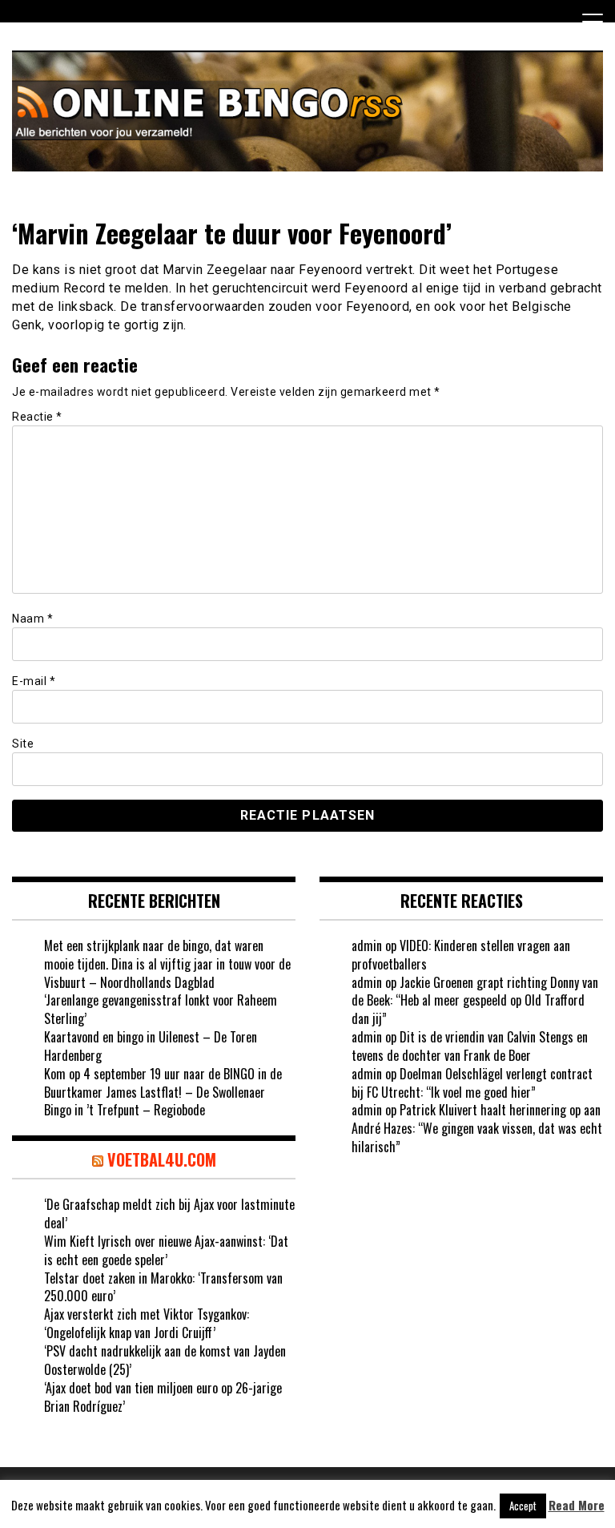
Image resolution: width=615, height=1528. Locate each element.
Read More (577, 1505)
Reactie (37, 416)
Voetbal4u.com (161, 1159)
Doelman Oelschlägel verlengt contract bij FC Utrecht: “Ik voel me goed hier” (472, 1083)
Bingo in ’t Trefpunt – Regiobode (124, 1109)
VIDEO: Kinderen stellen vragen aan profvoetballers (461, 955)
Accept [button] (523, 1506)
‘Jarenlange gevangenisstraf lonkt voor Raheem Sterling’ (160, 1009)
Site (23, 743)
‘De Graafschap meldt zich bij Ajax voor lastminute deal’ (169, 1213)
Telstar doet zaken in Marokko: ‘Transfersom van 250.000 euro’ (163, 1287)
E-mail (33, 681)
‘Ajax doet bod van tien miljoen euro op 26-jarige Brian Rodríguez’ (163, 1397)
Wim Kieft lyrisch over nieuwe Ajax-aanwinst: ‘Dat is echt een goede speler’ (166, 1250)
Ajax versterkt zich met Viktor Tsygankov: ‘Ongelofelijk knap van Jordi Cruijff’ (146, 1323)
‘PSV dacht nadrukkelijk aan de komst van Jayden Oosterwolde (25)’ (165, 1360)
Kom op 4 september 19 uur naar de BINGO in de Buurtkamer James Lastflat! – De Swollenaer (163, 1083)
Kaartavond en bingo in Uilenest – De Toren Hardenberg (150, 1046)
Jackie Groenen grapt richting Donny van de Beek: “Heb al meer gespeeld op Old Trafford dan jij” (475, 1001)
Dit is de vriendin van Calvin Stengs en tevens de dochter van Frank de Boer (470, 1046)
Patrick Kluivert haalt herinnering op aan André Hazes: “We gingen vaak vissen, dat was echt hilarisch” (477, 1128)
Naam (32, 618)
